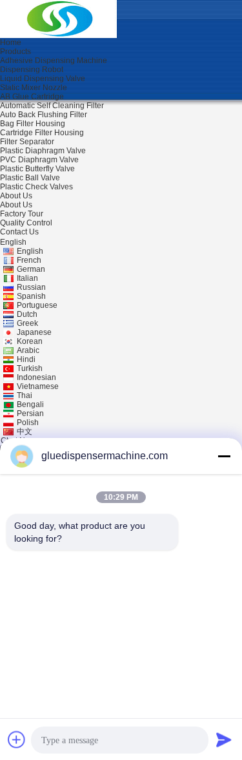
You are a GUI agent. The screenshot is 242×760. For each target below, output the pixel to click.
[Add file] (17, 739)
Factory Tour (21, 213)
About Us (16, 204)
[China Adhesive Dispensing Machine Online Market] (58, 18)
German (31, 269)
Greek (27, 323)
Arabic (28, 350)
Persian (30, 413)
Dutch (27, 314)
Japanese (34, 332)
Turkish (30, 368)
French (29, 260)
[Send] (224, 739)
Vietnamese (38, 386)
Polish (28, 422)
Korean (30, 341)
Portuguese (37, 305)
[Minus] (224, 456)
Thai (24, 395)
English (30, 251)
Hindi (26, 359)
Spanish (31, 296)
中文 (24, 431)
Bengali (30, 404)
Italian (27, 278)
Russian (31, 287)
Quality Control (26, 222)
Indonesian (36, 377)
